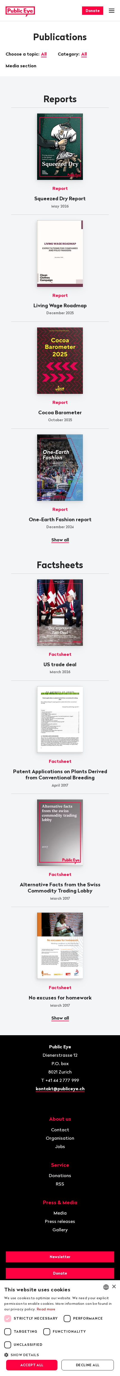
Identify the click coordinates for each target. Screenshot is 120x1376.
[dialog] (60, 1328)
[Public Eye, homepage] (20, 10)
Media (60, 1213)
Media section (21, 65)
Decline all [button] (87, 1365)
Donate (93, 10)
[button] (60, 1354)
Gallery (60, 1229)
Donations (60, 1175)
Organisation (60, 1138)
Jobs (60, 1146)
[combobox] (106, 1287)
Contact (60, 1129)
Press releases (60, 1221)
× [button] (114, 1287)
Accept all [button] (32, 1365)
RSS (60, 1184)
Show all (60, 539)
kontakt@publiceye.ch (60, 1088)
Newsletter (60, 1256)
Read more (46, 1309)
